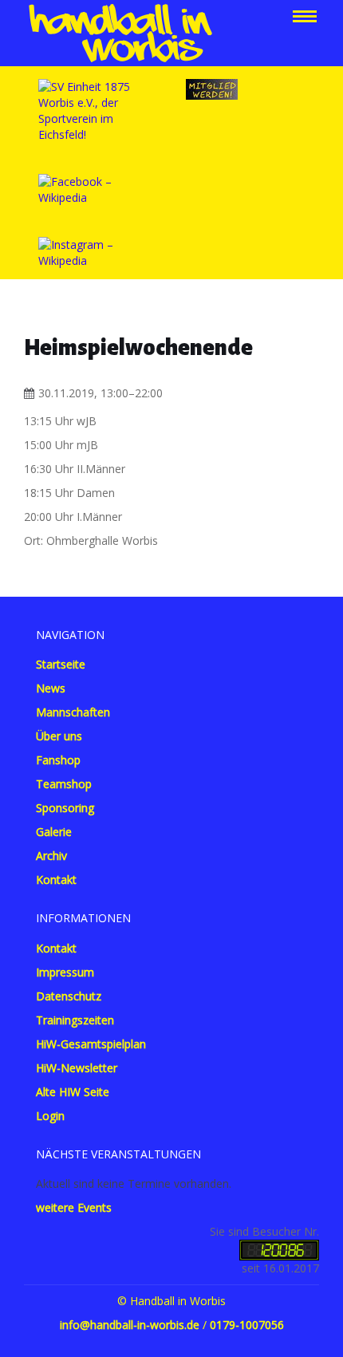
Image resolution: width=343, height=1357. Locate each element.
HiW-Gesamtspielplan (91, 1043)
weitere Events (74, 1207)
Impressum (65, 972)
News (50, 688)
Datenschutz (68, 996)
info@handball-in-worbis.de (129, 1324)
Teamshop (64, 783)
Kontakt (56, 879)
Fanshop (58, 759)
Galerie (54, 831)
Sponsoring (65, 807)
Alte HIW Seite (72, 1091)
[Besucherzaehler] (279, 1248)
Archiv (51, 855)
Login (50, 1115)
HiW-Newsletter (76, 1067)
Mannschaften (73, 712)
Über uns (59, 736)
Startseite (60, 664)
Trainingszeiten (75, 1020)
